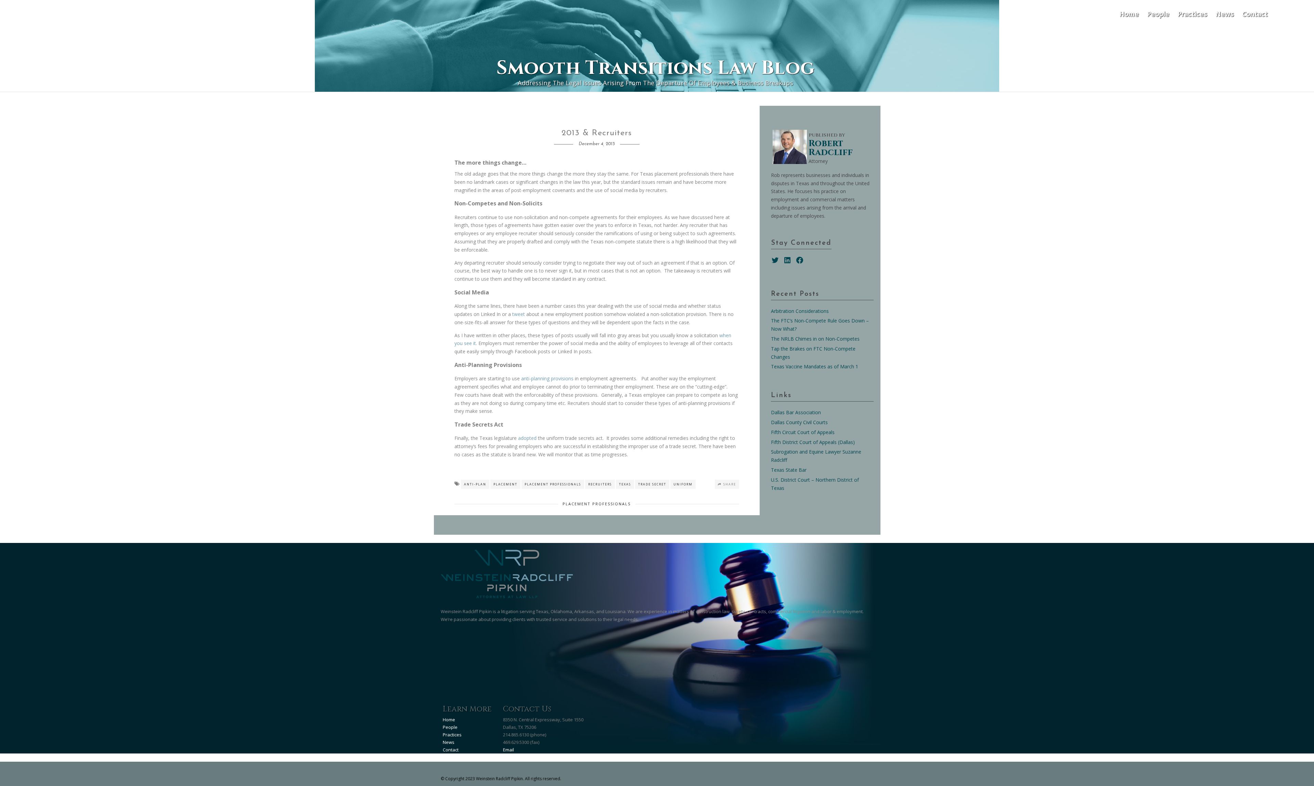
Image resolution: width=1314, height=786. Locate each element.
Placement (505, 484)
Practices (1192, 13)
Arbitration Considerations (800, 311)
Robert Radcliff (831, 148)
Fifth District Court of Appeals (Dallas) (813, 442)
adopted (527, 438)
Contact (1255, 13)
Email (508, 750)
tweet (518, 314)
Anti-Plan (475, 484)
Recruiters (600, 484)
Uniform (683, 484)
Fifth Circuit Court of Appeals (803, 432)
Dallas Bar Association (796, 412)
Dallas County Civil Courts (799, 422)
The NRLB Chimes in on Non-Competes (815, 338)
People (1158, 13)
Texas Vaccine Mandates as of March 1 (814, 366)
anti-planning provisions (547, 378)
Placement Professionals (553, 484)
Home (1129, 13)
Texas (625, 484)
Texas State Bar (789, 470)
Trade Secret (652, 484)
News (1224, 13)
